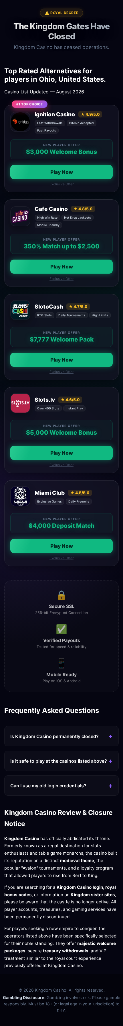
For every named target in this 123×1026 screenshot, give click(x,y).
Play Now (61, 172)
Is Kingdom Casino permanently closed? (54, 736)
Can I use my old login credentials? (48, 785)
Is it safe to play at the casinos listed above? (58, 761)
